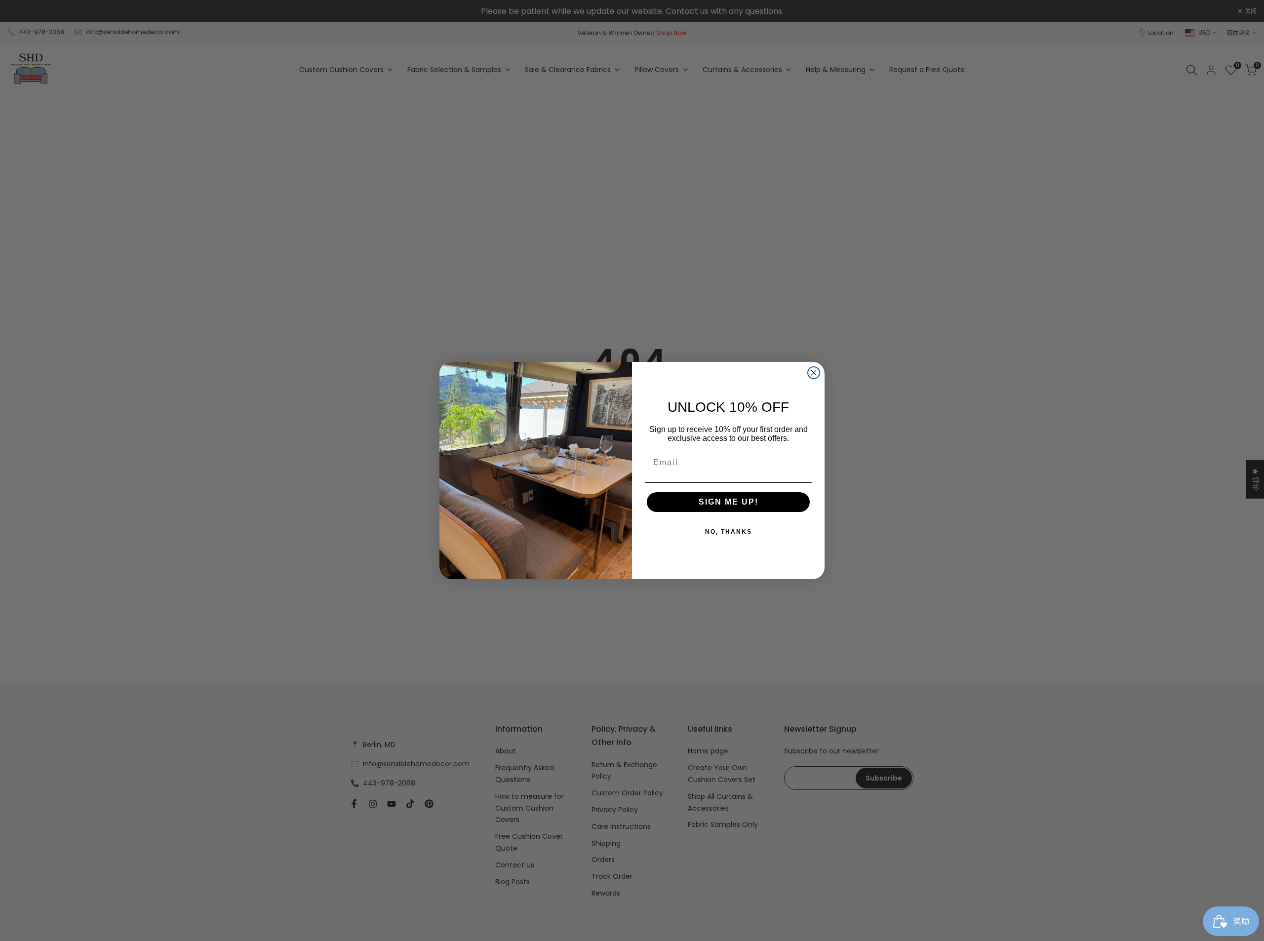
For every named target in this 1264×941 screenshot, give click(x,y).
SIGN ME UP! (728, 502)
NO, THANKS (728, 531)
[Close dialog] (814, 373)
